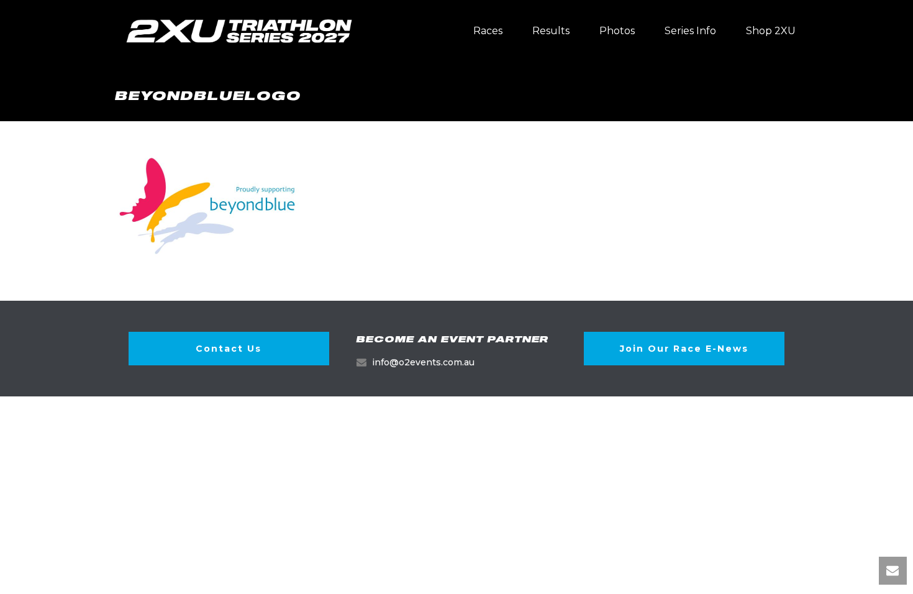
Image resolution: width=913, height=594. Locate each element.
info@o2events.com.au (423, 362)
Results (551, 31)
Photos (617, 31)
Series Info (690, 31)
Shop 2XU (771, 31)
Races (487, 31)
